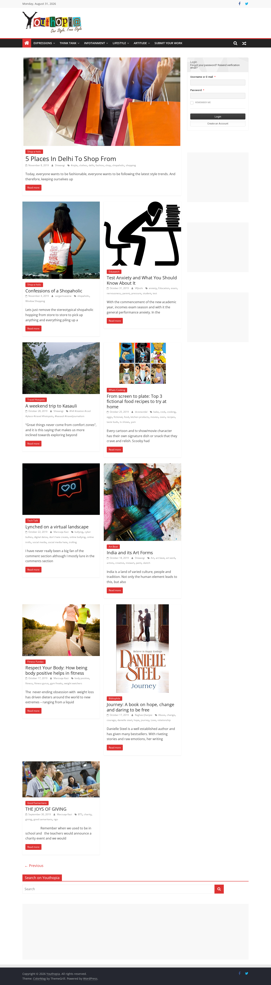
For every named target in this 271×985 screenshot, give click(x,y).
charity (87, 814)
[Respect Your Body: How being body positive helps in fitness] (61, 607)
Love (153, 720)
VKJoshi (139, 288)
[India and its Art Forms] (142, 466)
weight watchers (73, 683)
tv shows (124, 422)
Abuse (161, 715)
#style (74, 165)
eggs (109, 417)
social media (39, 542)
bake (156, 411)
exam (174, 288)
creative (119, 563)
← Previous (33, 865)
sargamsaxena (63, 296)
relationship (164, 720)
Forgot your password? (203, 65)
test (155, 293)
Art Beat (113, 546)
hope (136, 720)
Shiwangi (60, 165)
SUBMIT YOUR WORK (168, 43)
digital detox (41, 537)
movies (154, 417)
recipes (171, 417)
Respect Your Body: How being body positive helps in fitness (56, 670)
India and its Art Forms (130, 552)
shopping (131, 165)
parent (126, 293)
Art (152, 558)
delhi (91, 165)
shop (108, 165)
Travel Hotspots (36, 399)
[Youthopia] (26, 43)
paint (138, 563)
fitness (29, 683)
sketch (146, 563)
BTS (80, 814)
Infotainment (94, 43)
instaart (130, 563)
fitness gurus (41, 683)
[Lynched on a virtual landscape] (61, 466)
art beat (160, 558)
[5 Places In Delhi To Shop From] (101, 60)
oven (162, 417)
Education (163, 288)
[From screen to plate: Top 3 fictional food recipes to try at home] (142, 345)
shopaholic (118, 165)
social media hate (57, 542)
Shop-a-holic (34, 151)
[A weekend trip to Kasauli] (61, 345)
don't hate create (58, 537)
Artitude (140, 43)
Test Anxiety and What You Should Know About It (142, 280)
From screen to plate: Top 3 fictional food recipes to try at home (136, 401)
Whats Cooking (117, 390)
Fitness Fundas (35, 661)
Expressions (43, 43)
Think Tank (68, 43)
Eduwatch (114, 271)
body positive (82, 678)
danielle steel (124, 720)
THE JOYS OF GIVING (45, 809)
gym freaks (56, 683)
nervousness (114, 293)
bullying (79, 532)
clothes (83, 165)
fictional (118, 417)
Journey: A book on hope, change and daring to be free (140, 706)
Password (196, 90)
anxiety (153, 288)
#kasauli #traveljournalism (69, 416)
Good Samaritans (37, 803)
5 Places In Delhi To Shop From (70, 158)
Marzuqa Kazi (61, 532)
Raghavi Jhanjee (144, 715)
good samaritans (43, 819)
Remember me (203, 102)
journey (145, 720)
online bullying (78, 537)
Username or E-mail (201, 77)
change (171, 715)
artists (110, 563)
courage (111, 720)
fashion (100, 165)
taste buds (112, 422)
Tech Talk (32, 520)
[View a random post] (244, 43)
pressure (136, 293)
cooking (171, 411)
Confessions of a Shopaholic (53, 291)
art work (170, 558)
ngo (56, 819)
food (126, 417)
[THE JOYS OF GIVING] (61, 764)
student (147, 293)
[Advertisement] (218, 177)
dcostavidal (141, 411)
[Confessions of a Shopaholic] (61, 204)
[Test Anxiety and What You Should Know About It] (142, 204)
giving (28, 819)
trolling (73, 542)
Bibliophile (114, 698)
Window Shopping (35, 301)
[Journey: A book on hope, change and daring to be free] (142, 607)
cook (162, 411)
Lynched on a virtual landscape (56, 527)
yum (133, 422)
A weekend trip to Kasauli (51, 406)
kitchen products (140, 417)
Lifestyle (119, 43)
